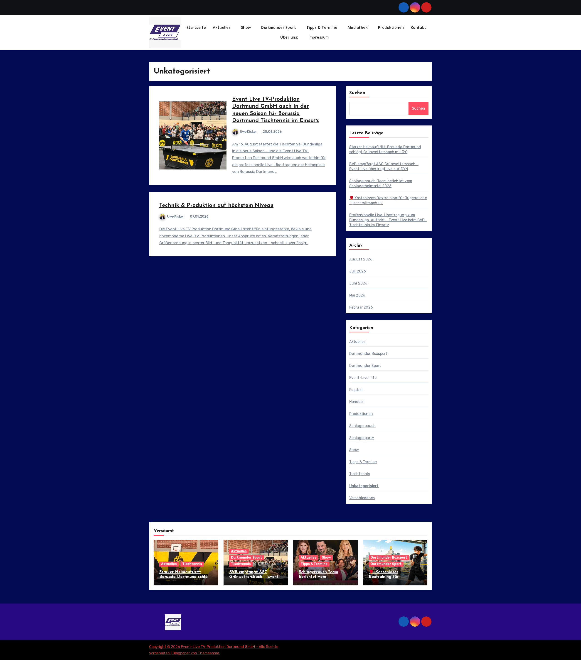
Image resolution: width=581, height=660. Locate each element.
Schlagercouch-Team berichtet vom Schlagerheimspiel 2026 (322, 577)
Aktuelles (222, 27)
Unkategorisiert (364, 486)
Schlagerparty (361, 438)
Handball (357, 402)
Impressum (319, 37)
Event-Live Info (363, 377)
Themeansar (208, 653)
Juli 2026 (357, 271)
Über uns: (289, 37)
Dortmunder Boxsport (368, 353)
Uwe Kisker (248, 132)
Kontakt (418, 27)
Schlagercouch (362, 426)
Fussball (356, 390)
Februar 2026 (361, 307)
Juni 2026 (358, 283)
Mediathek (358, 27)
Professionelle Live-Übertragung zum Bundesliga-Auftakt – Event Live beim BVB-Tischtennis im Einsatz (388, 220)
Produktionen (391, 27)
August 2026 (360, 259)
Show (246, 27)
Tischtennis (359, 474)
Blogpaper (181, 653)
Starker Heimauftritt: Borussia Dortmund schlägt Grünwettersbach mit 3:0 (185, 577)
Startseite (196, 27)
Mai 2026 (357, 295)
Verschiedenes (362, 498)
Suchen (357, 93)
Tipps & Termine (322, 27)
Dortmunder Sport (279, 27)
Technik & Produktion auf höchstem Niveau (216, 205)
